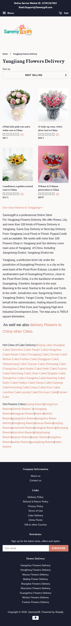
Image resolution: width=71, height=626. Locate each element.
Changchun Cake (13, 368)
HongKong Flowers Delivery (35, 570)
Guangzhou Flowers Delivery (35, 593)
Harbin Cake (33, 368)
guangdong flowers (42, 442)
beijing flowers (35, 404)
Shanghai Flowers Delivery (35, 583)
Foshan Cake (28, 359)
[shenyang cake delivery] (45, 363)
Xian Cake (52, 387)
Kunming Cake (19, 387)
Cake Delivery (35, 515)
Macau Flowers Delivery (35, 574)
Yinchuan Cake (47, 392)
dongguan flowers (23, 413)
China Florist (35, 520)
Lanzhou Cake (12, 392)
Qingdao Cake (56, 373)
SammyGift (34, 612)
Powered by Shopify (52, 612)
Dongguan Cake (48, 359)
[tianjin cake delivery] (31, 349)
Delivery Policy (35, 497)
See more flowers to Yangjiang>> (23, 207)
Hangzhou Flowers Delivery (35, 565)
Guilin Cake (10, 382)
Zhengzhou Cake (13, 378)
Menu (10, 13)
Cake (34, 392)
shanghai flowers (44, 427)
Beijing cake (44, 345)
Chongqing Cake (37, 354)
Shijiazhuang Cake (14, 363)
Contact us (35, 480)
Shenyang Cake (55, 363)
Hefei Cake (49, 368)
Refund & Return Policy (35, 501)
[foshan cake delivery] (19, 359)
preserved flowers (23, 427)
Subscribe (58, 548)
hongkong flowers (24, 423)
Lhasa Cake (37, 387)
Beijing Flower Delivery (35, 579)
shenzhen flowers (23, 432)
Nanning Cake (55, 378)
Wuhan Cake (11, 359)
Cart (65, 13)
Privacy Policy (35, 506)
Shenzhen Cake (20, 349)
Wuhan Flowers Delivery (35, 597)
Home (5, 54)
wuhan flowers (21, 442)
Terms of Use (35, 511)
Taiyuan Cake (35, 363)
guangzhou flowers (23, 418)
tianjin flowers (39, 437)
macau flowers (44, 423)
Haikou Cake (26, 382)
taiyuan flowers (21, 437)
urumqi (25, 392)
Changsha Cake (34, 378)
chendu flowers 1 (22, 408)
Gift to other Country (35, 524)
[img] (11, 135)
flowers (39, 413)
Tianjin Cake (39, 349)
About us (35, 476)
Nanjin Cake (18, 354)
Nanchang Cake (21, 373)
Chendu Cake (58, 354)
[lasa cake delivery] (29, 387)
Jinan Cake (39, 373)
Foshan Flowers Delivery (35, 602)
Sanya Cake (43, 382)
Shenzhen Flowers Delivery (35, 588)
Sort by (6, 69)
